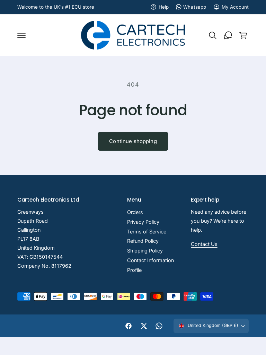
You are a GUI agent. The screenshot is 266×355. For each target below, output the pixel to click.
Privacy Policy (143, 222)
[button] (21, 35)
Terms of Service (146, 232)
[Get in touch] (228, 35)
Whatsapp (194, 7)
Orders (135, 212)
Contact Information (150, 260)
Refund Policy (143, 241)
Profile (134, 270)
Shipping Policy (145, 251)
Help (164, 7)
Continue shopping (133, 141)
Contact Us (204, 244)
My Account (235, 7)
